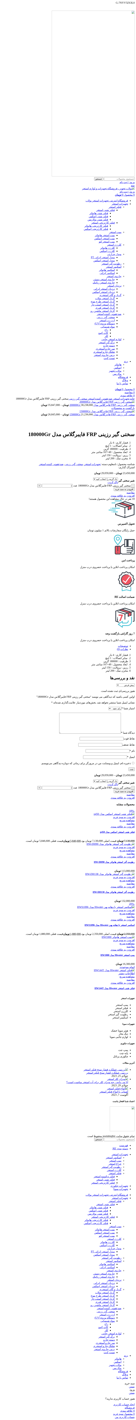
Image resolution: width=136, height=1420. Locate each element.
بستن (132, 1386)
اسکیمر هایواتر (107, 270)
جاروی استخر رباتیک (104, 282)
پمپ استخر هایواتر (105, 235)
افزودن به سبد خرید (124, 489)
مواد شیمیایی (108, 326)
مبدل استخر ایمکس (104, 260)
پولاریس (117, 374)
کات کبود (103, 333)
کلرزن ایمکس (107, 251)
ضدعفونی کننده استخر (109, 314)
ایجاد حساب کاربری (124, 1404)
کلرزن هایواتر (107, 247)
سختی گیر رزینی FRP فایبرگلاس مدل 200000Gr (102, 405)
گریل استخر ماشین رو (103, 311)
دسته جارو (109, 345)
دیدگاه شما (128, 732)
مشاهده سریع (127, 820)
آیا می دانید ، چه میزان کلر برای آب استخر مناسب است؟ (97, 1082)
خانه (132, 398)
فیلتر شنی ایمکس (98, 216)
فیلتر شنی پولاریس (98, 219)
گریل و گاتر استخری (110, 295)
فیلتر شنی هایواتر (98, 213)
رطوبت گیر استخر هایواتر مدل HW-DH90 (114, 862)
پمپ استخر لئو (107, 241)
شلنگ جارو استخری (104, 351)
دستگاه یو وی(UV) (105, 323)
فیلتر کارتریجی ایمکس (96, 229)
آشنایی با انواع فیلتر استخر (114, 1091)
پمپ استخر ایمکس (104, 238)
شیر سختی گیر (126, 480)
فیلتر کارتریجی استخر (103, 222)
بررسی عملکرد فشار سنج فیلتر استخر (107, 1072)
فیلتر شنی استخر (105, 210)
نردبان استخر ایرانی (104, 288)
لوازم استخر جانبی (111, 339)
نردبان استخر (114, 285)
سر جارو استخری (105, 348)
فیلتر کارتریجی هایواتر (96, 225)
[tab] (64, 646)
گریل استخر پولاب (105, 298)
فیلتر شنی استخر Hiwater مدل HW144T (115, 988)
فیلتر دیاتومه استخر (104, 1176)
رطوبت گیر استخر (111, 263)
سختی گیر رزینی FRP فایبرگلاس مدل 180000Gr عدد (102, 485)
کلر (106, 336)
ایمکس (117, 367)
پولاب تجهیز (115, 370)
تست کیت (109, 358)
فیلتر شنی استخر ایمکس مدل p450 (117, 832)
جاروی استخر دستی (104, 279)
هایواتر (117, 364)
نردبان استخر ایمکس (103, 292)
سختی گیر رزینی (106, 317)
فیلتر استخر (115, 207)
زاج (106, 329)
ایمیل (131, 757)
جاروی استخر (114, 276)
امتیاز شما (128, 708)
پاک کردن (112, 482)
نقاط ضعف (128, 744)
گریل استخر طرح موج (103, 301)
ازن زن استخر (107, 320)
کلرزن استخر (114, 244)
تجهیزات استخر (120, 398)
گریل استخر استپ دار (103, 304)
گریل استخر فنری (105, 307)
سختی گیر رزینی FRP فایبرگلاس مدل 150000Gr (102, 414)
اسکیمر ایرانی (107, 273)
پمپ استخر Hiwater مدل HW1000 (118, 955)
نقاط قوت (129, 738)
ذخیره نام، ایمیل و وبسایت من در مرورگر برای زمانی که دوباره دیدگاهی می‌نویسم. (86, 763)
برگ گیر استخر (107, 342)
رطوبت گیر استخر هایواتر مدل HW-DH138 (114, 892)
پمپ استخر (115, 232)
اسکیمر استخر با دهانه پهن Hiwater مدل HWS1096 (110, 925)
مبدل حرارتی (114, 254)
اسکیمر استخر (113, 266)
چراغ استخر (114, 1163)
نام (132, 750)
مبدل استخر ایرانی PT (103, 257)
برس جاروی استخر (104, 355)
